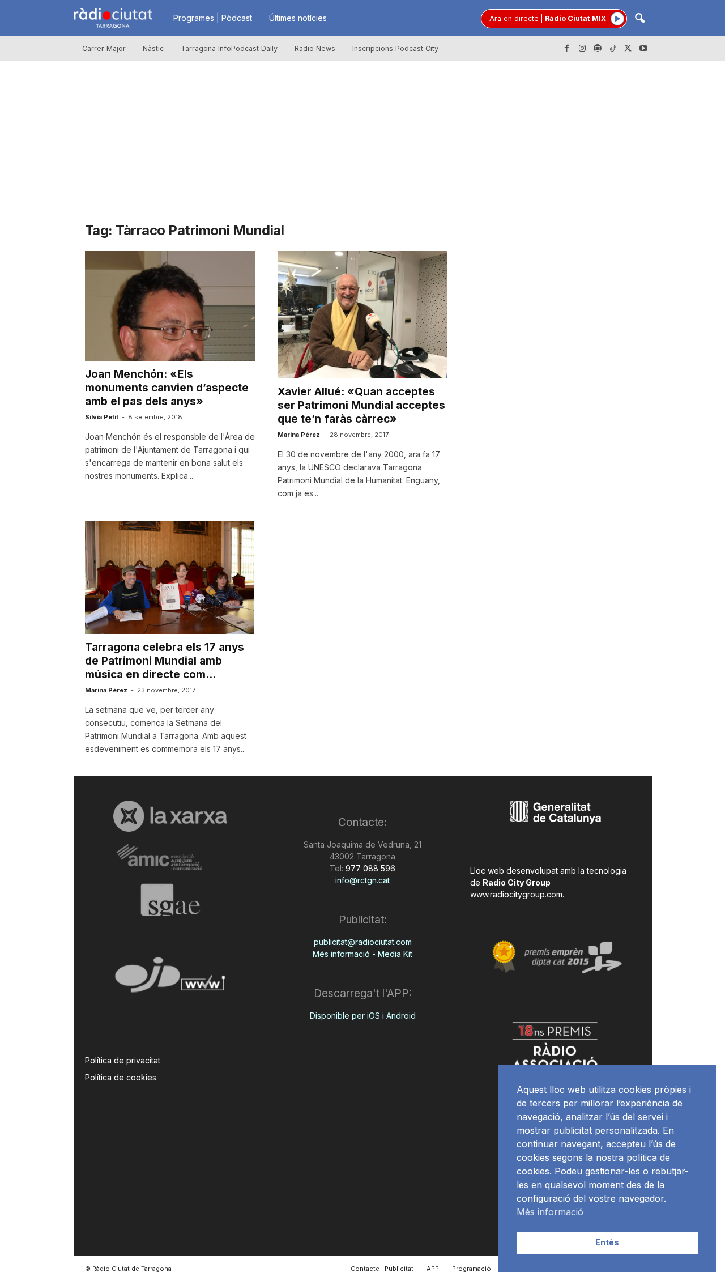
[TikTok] (613, 48)
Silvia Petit (101, 417)
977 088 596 (369, 868)
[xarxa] (170, 816)
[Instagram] (582, 48)
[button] (639, 19)
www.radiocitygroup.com (516, 894)
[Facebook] (567, 48)
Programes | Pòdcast (212, 18)
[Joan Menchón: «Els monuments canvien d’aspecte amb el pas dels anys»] (170, 306)
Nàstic (153, 48)
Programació (471, 1269)
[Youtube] (643, 48)
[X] (628, 48)
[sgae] (170, 899)
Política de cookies (120, 1077)
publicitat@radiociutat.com (363, 942)
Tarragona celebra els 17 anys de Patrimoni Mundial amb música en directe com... (164, 661)
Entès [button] (607, 1242)
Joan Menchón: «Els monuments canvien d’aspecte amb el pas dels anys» (167, 388)
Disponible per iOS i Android (363, 1015)
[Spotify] (597, 48)
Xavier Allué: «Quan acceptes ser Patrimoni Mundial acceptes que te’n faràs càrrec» (361, 405)
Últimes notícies (298, 18)
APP (433, 1269)
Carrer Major (104, 48)
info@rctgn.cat (362, 880)
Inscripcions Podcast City (395, 48)
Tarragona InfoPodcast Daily (229, 48)
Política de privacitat (122, 1060)
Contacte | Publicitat (382, 1269)
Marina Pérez (299, 435)
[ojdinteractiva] (170, 979)
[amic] (170, 857)
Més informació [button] (550, 1212)
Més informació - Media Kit (362, 954)
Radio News (315, 48)
